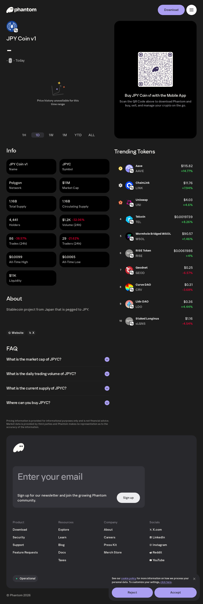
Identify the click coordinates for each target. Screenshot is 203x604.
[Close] (194, 578)
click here (165, 582)
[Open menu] (191, 10)
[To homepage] (19, 448)
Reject (132, 592)
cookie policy (128, 578)
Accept (175, 592)
